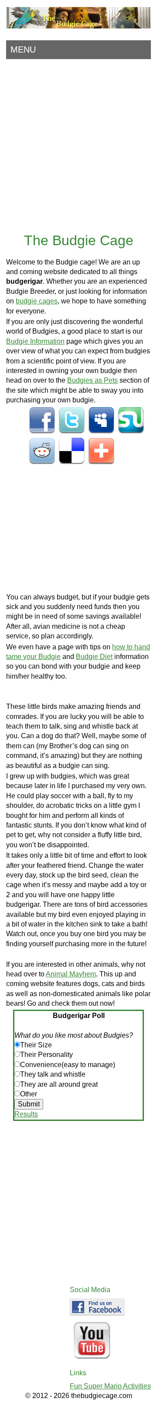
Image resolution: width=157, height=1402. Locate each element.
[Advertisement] (78, 144)
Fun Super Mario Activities (110, 1386)
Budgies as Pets (92, 380)
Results (26, 1114)
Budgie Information (35, 341)
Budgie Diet (94, 656)
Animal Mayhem (71, 974)
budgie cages (37, 301)
